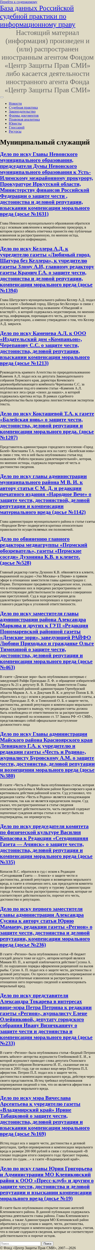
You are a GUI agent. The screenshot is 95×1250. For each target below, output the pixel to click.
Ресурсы (15, 131)
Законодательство (22, 111)
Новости (15, 103)
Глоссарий (17, 127)
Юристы (15, 123)
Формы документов (24, 115)
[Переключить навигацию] (2, 97)
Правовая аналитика (24, 119)
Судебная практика (23, 107)
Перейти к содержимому (18, 2)
